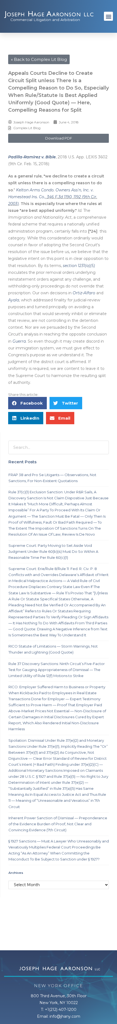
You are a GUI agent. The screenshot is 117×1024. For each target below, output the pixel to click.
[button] (108, 16)
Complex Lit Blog (27, 128)
